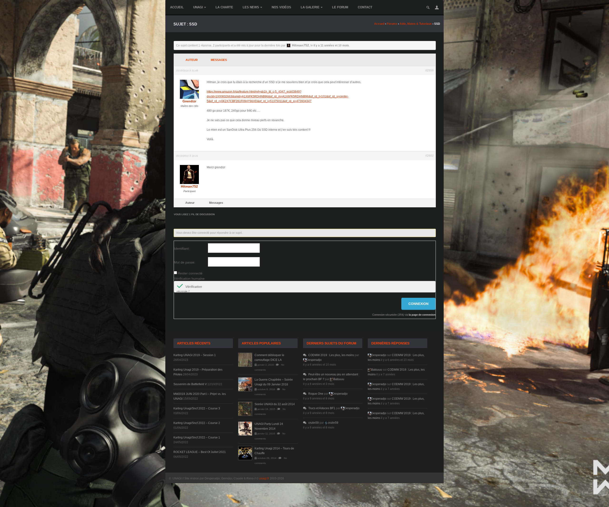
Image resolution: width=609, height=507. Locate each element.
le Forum (340, 7)
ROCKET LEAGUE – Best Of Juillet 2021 (199, 452)
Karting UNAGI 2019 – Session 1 (194, 355)
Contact (365, 7)
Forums (392, 23)
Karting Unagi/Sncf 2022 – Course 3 (196, 408)
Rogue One (315, 393)
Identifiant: (182, 248)
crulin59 (313, 422)
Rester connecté (190, 273)
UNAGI (198, 7)
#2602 (429, 155)
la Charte (224, 7)
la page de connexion (422, 314)
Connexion (418, 304)
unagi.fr (264, 478)
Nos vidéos (281, 7)
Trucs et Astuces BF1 (321, 408)
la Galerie (310, 7)
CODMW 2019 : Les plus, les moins (331, 355)
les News (251, 7)
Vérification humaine (189, 278)
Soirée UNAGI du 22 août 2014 (275, 404)
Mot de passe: (184, 262)
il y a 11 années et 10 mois (331, 45)
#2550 (429, 70)
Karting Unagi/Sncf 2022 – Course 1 (196, 437)
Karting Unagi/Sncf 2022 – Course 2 (196, 423)
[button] (437, 7)
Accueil (177, 7)
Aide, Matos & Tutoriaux (416, 23)
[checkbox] (180, 286)
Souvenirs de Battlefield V (190, 384)
